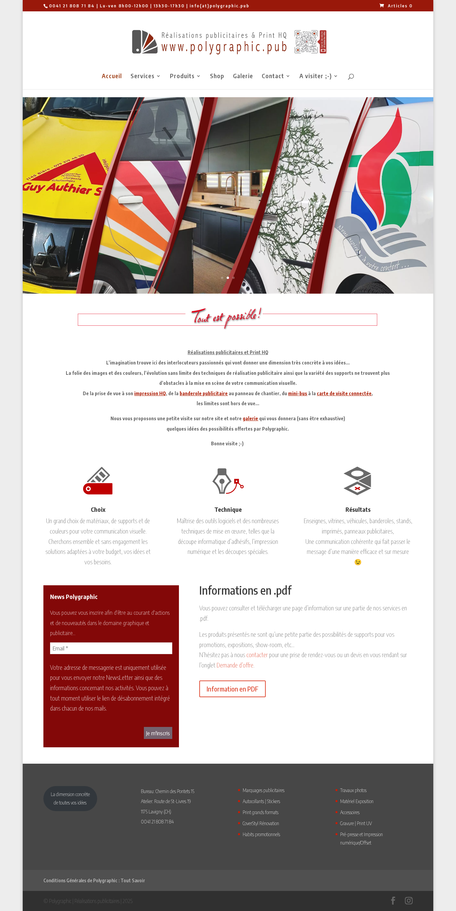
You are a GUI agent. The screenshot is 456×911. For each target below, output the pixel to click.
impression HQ (150, 393)
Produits (182, 76)
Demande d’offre (235, 665)
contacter (257, 654)
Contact (273, 76)
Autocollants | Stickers (261, 801)
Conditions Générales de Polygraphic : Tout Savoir (94, 880)
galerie (250, 418)
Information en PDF (232, 689)
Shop (217, 76)
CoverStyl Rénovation (261, 823)
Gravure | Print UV (356, 823)
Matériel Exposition (357, 801)
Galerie (243, 76)
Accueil (112, 76)
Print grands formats (260, 812)
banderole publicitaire (204, 393)
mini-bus (297, 393)
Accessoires (350, 812)
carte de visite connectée (344, 393)
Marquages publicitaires (263, 790)
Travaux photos (353, 790)
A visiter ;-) (315, 76)
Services (143, 76)
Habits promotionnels (261, 834)
